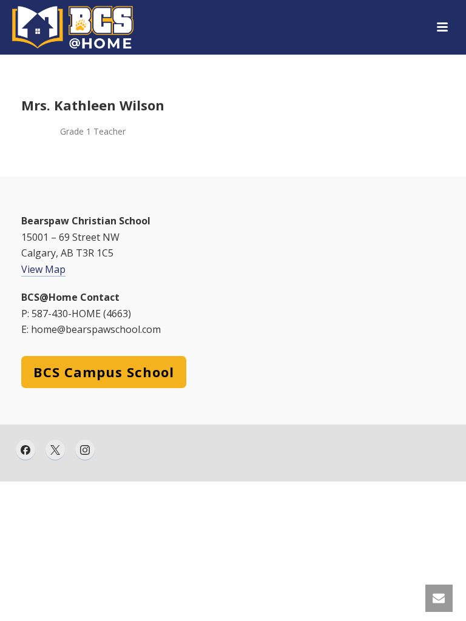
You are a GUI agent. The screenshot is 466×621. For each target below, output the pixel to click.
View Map (43, 269)
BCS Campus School (103, 372)
